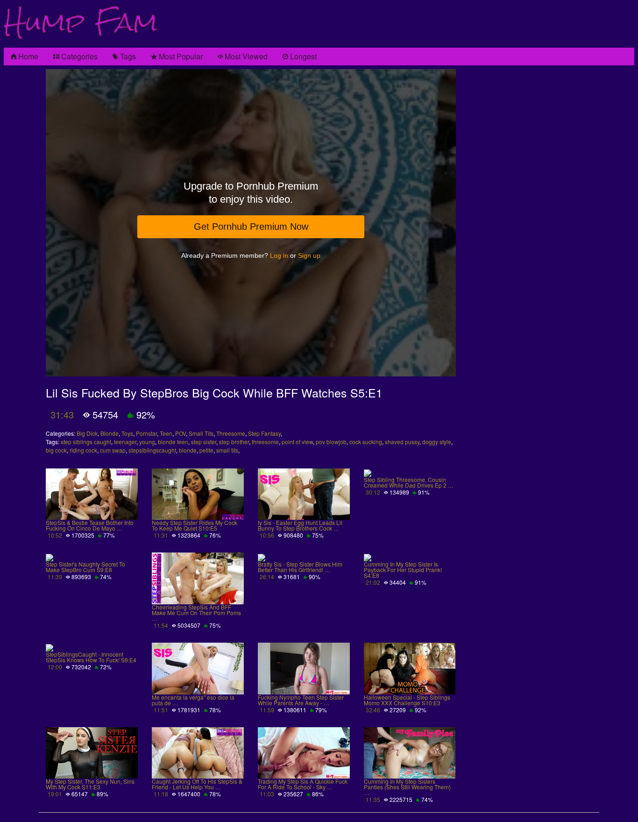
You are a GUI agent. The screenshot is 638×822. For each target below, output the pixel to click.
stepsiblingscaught (152, 450)
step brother (234, 442)
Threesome (230, 433)
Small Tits (201, 433)
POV (180, 433)
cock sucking (365, 442)
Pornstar (146, 433)
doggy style (436, 442)
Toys (127, 433)
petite (206, 450)
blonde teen (173, 442)
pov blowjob (331, 442)
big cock (56, 450)
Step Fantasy (264, 433)
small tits (227, 450)
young (147, 442)
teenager (125, 442)
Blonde (109, 433)
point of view (297, 442)
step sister (203, 442)
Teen (166, 433)
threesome (265, 442)
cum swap (113, 450)
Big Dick (87, 433)
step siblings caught (86, 442)
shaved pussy (402, 442)
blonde (188, 450)
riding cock (83, 450)
